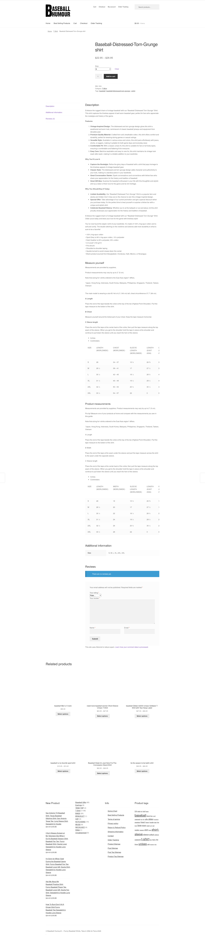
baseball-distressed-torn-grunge (118, 91)
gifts (146, 819)
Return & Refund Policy (117, 827)
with (148, 844)
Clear (117, 69)
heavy (147, 822)
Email (127, 627)
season (142, 830)
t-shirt (133, 91)
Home (48, 23)
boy (151, 816)
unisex (143, 844)
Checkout (102, 7)
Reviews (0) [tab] (50, 118)
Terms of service (114, 819)
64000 (139, 811)
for (143, 819)
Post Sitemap (113, 848)
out (153, 826)
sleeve (146, 834)
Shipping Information (115, 831)
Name (92, 627)
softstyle (156, 835)
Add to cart (110, 76)
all (141, 811)
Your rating (94, 592)
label (155, 822)
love (139, 825)
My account (112, 7)
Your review (95, 598)
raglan (137, 830)
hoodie (152, 822)
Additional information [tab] (54, 112)
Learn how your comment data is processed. (131, 647)
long (136, 826)
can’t (154, 816)
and (144, 811)
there (136, 844)
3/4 (136, 811)
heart (143, 822)
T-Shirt (55, 31)
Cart (94, 7)
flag (142, 819)
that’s (154, 840)
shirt (146, 829)
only (151, 826)
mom (144, 825)
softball (151, 834)
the (157, 840)
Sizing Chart (112, 811)
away (147, 811)
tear (151, 840)
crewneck (137, 819)
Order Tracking (123, 7)
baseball (102, 91)
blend (148, 816)
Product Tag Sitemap (116, 856)
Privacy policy (113, 823)
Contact (111, 836)
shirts (150, 830)
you (155, 844)
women (152, 844)
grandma (156, 819)
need (148, 826)
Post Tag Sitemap (114, 852)
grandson (137, 822)
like (158, 822)
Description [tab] (50, 106)
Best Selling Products (62, 23)
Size (97, 66)
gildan (150, 819)
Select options (63, 714)
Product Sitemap (114, 844)
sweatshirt (138, 840)
